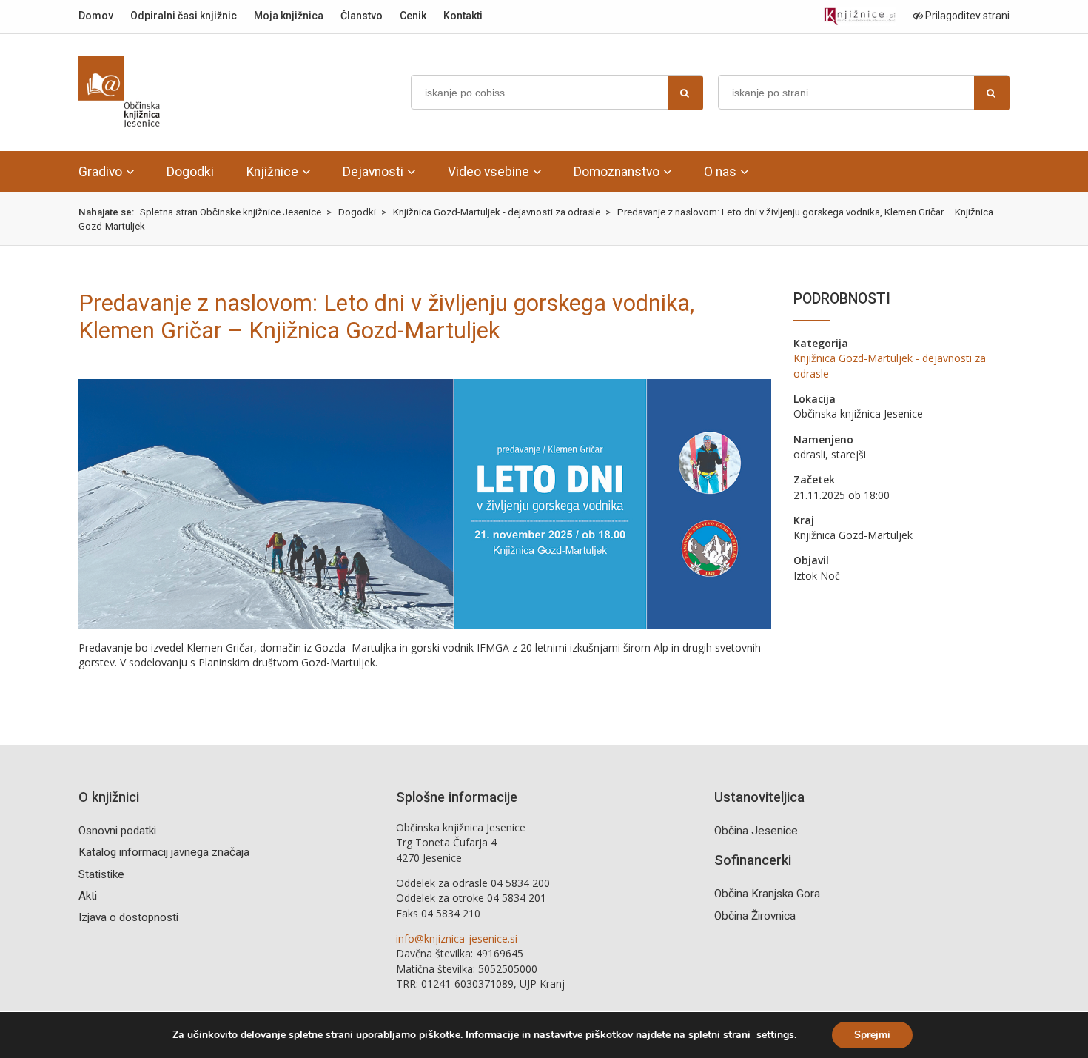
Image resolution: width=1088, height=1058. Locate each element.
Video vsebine (488, 171)
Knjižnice (272, 171)
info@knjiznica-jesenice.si (456, 938)
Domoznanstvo (616, 171)
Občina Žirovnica (755, 916)
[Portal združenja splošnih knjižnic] (859, 16)
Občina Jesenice (756, 830)
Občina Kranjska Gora (767, 893)
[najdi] (685, 93)
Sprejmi (872, 1035)
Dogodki (190, 171)
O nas (720, 171)
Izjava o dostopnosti (128, 917)
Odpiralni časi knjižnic (183, 15)
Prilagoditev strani (966, 15)
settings (775, 1035)
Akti (87, 896)
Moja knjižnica (288, 15)
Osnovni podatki (117, 830)
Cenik (413, 15)
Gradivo (100, 171)
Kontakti (463, 15)
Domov (95, 15)
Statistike (101, 874)
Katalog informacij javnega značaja (163, 852)
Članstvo (361, 15)
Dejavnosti (373, 171)
